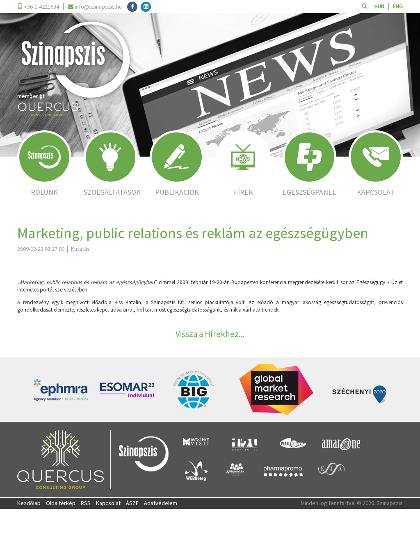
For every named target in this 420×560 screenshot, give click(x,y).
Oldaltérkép (60, 503)
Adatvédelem (160, 503)
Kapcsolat (108, 503)
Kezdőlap (29, 503)
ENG (398, 6)
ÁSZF (132, 503)
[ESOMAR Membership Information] (127, 389)
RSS (86, 503)
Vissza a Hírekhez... (210, 333)
